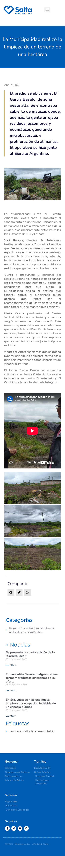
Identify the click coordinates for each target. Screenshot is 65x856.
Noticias (34, 627)
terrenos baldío (45, 731)
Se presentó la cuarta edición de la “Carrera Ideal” (30, 654)
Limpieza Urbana (18, 627)
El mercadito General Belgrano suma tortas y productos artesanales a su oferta (32, 677)
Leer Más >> (11, 665)
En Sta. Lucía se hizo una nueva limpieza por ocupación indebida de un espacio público (31, 703)
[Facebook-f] (7, 828)
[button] (47, 9)
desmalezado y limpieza (22, 731)
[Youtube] (20, 828)
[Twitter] (13, 828)
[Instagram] (26, 828)
